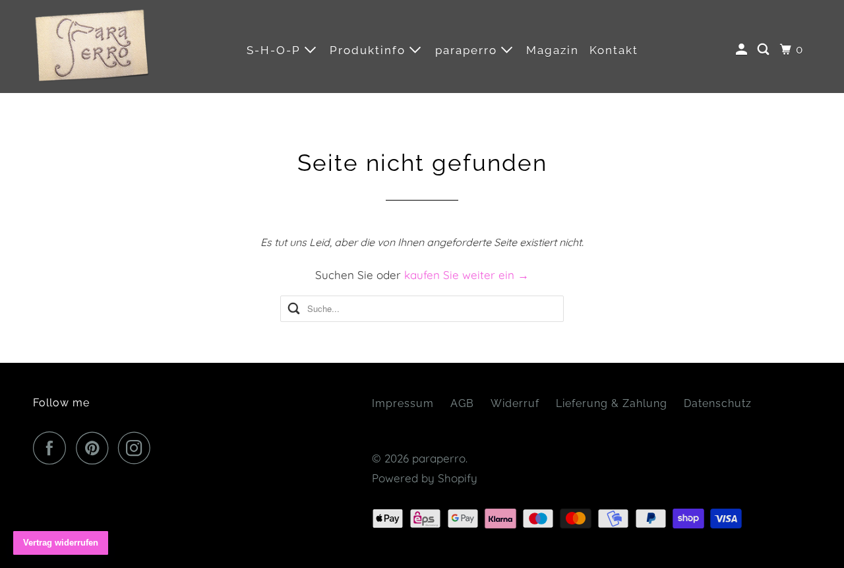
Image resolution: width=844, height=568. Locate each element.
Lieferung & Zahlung (611, 403)
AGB (462, 403)
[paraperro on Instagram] (138, 447)
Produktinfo (369, 50)
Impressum (403, 403)
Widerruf (515, 403)
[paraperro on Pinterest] (95, 447)
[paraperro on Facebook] (53, 447)
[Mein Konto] (743, 50)
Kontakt (613, 50)
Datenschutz (718, 403)
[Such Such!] (765, 50)
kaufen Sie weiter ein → (466, 275)
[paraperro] (92, 46)
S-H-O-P (276, 50)
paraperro (468, 50)
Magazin (552, 50)
